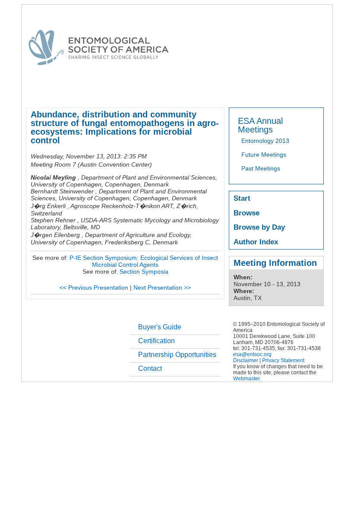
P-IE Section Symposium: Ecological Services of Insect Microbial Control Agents (144, 261)
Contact (150, 368)
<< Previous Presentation (94, 287)
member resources (127, 92)
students (283, 92)
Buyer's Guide (159, 327)
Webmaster (246, 379)
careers (313, 92)
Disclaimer (245, 360)
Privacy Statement (283, 360)
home (33, 92)
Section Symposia (144, 271)
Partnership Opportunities (177, 354)
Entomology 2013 (265, 140)
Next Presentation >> (162, 287)
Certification (156, 340)
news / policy (247, 92)
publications (207, 92)
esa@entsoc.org (252, 354)
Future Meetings (263, 154)
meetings (171, 92)
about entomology (72, 92)
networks (37, 107)
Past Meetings (260, 168)
